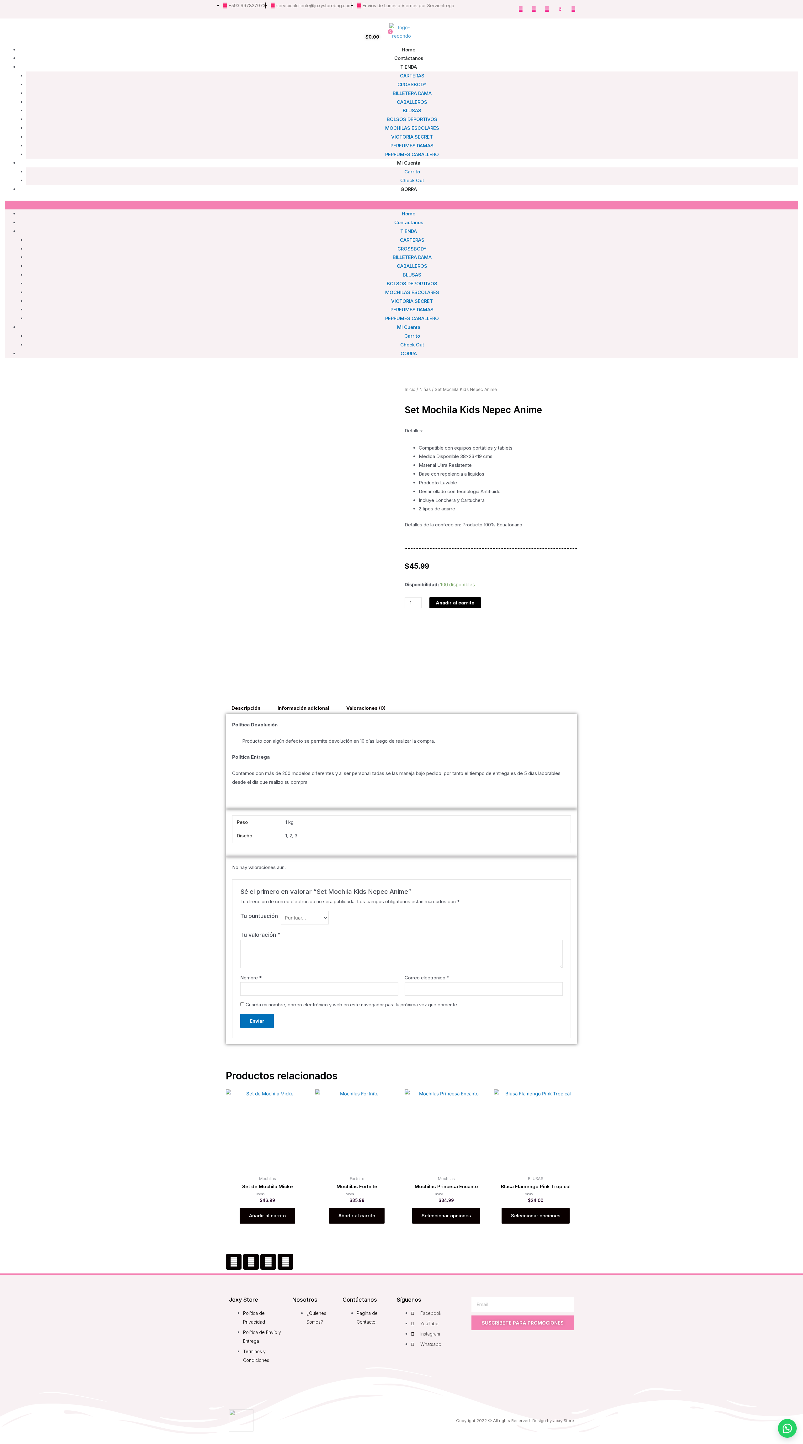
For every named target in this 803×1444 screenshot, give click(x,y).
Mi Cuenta (408, 163)
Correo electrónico (427, 978)
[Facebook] (234, 1262)
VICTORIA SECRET (412, 137)
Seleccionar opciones (446, 1216)
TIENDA (408, 67)
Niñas (425, 389)
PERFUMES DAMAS (412, 310)
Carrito (412, 336)
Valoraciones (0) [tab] (366, 708)
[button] (401, 205)
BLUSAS (412, 110)
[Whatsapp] (573, 9)
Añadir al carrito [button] (267, 1216)
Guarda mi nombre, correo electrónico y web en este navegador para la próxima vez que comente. (352, 1005)
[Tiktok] (560, 9)
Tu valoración (260, 934)
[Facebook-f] (520, 9)
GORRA (409, 189)
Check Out (412, 345)
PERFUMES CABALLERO (412, 318)
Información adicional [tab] (303, 708)
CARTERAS (412, 76)
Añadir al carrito (455, 603)
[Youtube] (547, 9)
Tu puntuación (259, 916)
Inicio (410, 389)
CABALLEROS (412, 102)
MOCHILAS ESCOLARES (412, 128)
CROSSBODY (412, 84)
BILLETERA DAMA (412, 93)
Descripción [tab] (245, 708)
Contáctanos (408, 222)
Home (408, 214)
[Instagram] (533, 9)
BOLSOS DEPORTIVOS (412, 119)
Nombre (251, 978)
